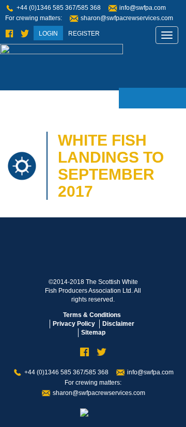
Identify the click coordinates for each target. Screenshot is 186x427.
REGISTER (84, 33)
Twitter (25, 33)
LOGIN (48, 33)
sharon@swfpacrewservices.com (127, 18)
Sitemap (93, 332)
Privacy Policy (74, 323)
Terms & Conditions (92, 315)
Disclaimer (118, 323)
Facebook (9, 33)
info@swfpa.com (142, 7)
